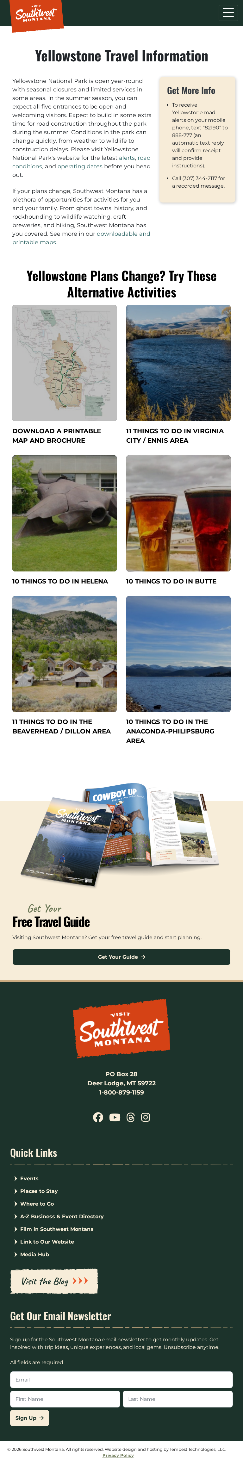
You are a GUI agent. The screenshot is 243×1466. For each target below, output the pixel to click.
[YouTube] (115, 1119)
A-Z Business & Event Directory (62, 1216)
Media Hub (34, 1254)
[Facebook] (98, 1119)
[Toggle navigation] (228, 13)
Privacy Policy (118, 1455)
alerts (127, 157)
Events (29, 1179)
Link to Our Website (47, 1242)
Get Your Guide (119, 957)
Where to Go (37, 1204)
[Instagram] (145, 1119)
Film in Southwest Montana (57, 1229)
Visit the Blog (44, 1281)
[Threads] (130, 1119)
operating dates (80, 166)
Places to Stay (39, 1191)
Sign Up (27, 1418)
